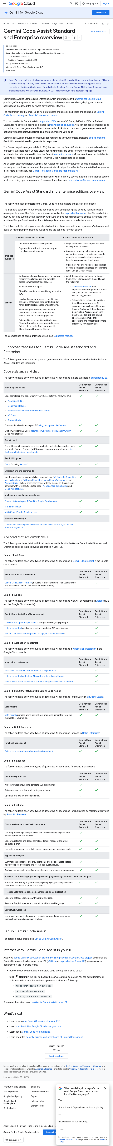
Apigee (100, 600)
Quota (7, 464)
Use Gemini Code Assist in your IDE (49, 1002)
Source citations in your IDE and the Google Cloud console (31, 501)
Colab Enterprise (90, 733)
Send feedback (98, 31)
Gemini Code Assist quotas (43, 115)
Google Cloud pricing (13, 1096)
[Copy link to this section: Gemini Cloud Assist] (28, 555)
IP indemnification (13, 507)
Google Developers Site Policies (83, 1069)
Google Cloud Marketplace (10, 1102)
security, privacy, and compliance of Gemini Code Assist (54, 1037)
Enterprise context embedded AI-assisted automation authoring (34, 676)
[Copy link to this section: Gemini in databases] (28, 761)
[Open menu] (5, 3)
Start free (101, 12)
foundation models (63, 154)
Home (6, 23)
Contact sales (10, 1108)
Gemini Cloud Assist (83, 561)
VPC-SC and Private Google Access (21, 512)
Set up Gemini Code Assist (48, 938)
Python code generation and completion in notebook (29, 751)
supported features (75, 213)
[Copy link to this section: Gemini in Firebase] (26, 805)
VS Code (12, 415)
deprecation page (84, 91)
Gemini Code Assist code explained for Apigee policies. (30, 633)
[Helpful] (103, 23)
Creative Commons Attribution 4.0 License (83, 1066)
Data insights (11, 715)
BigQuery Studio (95, 696)
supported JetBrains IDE (72, 961)
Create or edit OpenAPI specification (21, 622)
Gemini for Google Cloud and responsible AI (55, 170)
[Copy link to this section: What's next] (25, 1014)
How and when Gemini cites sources (86, 180)
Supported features (64, 336)
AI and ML (33, 23)
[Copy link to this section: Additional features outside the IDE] (54, 537)
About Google (10, 1126)
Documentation (19, 23)
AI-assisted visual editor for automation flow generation (30, 670)
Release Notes (37, 1101)
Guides (70, 23)
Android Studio (14, 420)
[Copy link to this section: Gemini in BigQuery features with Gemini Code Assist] (64, 691)
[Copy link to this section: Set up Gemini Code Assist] (49, 931)
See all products (11, 1091)
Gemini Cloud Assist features (18, 583)
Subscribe (51, 1132)
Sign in (106, 3)
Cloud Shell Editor (16, 401)
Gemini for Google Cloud (26, 12)
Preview (60, 633)
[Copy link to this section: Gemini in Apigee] (25, 595)
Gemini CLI (24, 464)
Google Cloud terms (50, 1126)
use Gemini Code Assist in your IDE (41, 1021)
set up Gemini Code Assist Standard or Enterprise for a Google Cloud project (53, 957)
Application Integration (84, 648)
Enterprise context (13, 628)
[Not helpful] (107, 23)
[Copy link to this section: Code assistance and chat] (42, 372)
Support (34, 1096)
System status (37, 1106)
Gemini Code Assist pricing (36, 1031)
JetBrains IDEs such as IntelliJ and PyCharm (51, 431)
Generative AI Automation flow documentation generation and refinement (39, 681)
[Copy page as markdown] (75, 37)
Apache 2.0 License (43, 1069)
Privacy (22, 1126)
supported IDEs (48, 121)
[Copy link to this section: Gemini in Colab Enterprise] (35, 727)
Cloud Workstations (17, 406)
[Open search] (71, 3)
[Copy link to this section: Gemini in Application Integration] (41, 643)
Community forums (40, 1091)
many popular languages (61, 124)
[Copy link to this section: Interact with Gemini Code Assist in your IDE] (77, 950)
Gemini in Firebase (16, 814)
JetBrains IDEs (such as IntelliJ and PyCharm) (29, 410)
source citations (97, 137)
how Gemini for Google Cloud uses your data (38, 1026)
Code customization (81, 286)
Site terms (33, 1126)
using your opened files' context (52, 425)
